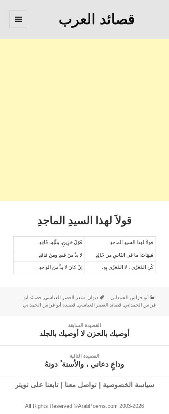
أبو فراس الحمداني (129, 297)
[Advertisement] (84, 117)
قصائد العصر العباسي (99, 305)
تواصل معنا (81, 385)
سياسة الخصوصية (128, 385)
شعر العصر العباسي (64, 297)
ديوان (92, 297)
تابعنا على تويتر (37, 385)
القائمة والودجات (18, 27)
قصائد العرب (97, 19)
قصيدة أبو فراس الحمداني (49, 305)
